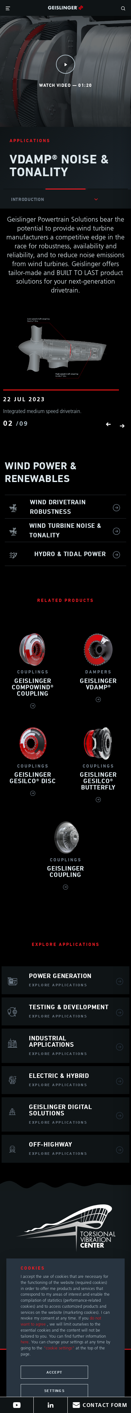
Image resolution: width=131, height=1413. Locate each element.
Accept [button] (54, 1372)
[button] (108, 425)
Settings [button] (54, 1390)
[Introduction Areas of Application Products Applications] (54, 199)
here (25, 1341)
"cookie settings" (59, 1347)
